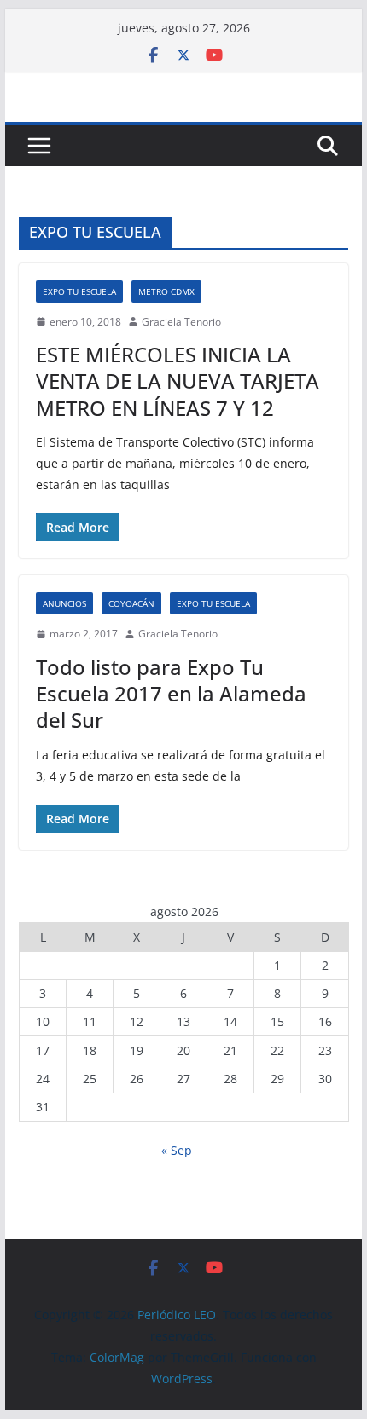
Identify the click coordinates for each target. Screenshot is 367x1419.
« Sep (176, 1150)
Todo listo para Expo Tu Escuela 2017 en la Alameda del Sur (171, 693)
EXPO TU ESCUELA (79, 291)
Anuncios (64, 603)
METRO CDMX (166, 291)
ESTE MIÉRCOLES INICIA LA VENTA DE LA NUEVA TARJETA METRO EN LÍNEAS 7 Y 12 (177, 380)
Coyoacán (131, 603)
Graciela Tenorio (181, 321)
